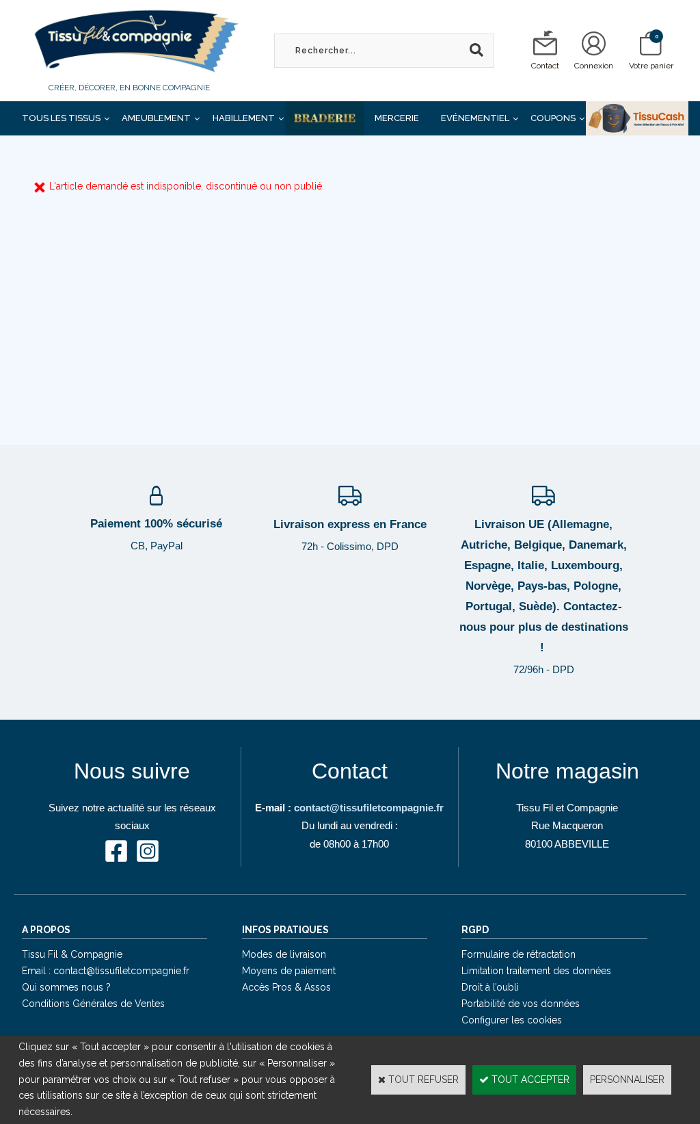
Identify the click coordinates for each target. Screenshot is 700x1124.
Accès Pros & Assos (286, 987)
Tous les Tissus (61, 118)
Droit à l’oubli (490, 987)
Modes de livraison (284, 954)
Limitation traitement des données (536, 970)
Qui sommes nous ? (66, 987)
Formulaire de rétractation (518, 954)
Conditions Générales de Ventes (93, 1003)
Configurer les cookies (511, 1020)
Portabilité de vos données (520, 1003)
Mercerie (397, 118)
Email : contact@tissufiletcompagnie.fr (105, 970)
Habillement (244, 118)
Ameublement (156, 118)
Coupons (553, 118)
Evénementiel (475, 118)
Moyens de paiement (289, 970)
